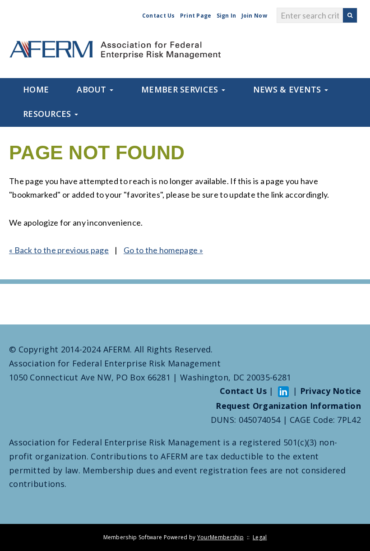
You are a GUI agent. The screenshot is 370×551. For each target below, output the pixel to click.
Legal (260, 537)
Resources (48, 113)
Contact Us (158, 15)
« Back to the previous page (59, 250)
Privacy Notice (330, 390)
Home (36, 89)
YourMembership (220, 537)
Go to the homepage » (163, 250)
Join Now (254, 15)
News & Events (288, 89)
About (93, 89)
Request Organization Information (288, 405)
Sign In (226, 15)
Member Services (181, 89)
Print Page (196, 15)
